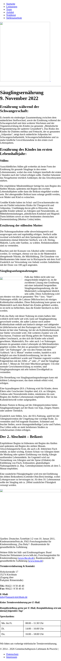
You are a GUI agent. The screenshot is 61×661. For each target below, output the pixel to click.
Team (9, 9)
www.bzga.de (35, 560)
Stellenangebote (14, 18)
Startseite (10, 3)
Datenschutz (12, 654)
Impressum (11, 657)
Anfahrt (10, 12)
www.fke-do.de (26, 558)
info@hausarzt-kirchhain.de (13, 597)
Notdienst (11, 15)
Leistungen (11, 6)
